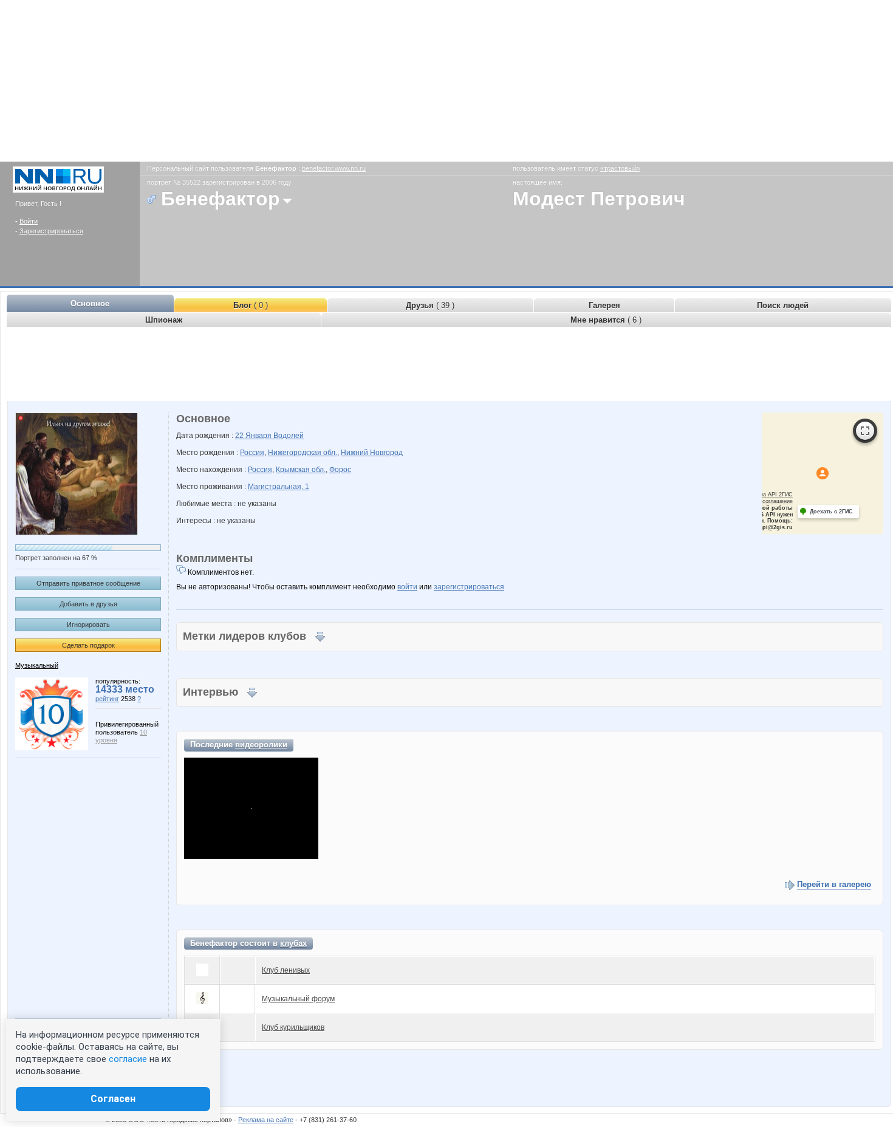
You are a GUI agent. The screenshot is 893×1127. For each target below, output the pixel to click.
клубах (293, 943)
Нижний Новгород (372, 452)
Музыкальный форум (298, 999)
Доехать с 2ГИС (831, 512)
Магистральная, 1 (278, 486)
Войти (28, 221)
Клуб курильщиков (293, 1027)
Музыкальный (36, 665)
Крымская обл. (301, 469)
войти (407, 587)
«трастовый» (620, 168)
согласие (128, 1058)
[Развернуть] (865, 431)
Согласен (113, 1099)
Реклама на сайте (265, 1119)
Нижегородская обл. (302, 452)
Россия (252, 452)
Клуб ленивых (286, 970)
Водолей (288, 435)
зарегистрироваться (469, 587)
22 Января (254, 435)
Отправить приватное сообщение (88, 583)
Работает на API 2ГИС (763, 495)
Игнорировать (88, 624)
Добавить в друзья (88, 604)
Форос (340, 469)
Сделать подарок (88, 645)
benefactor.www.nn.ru (334, 168)
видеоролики (261, 744)
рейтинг (107, 698)
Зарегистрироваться (51, 231)
